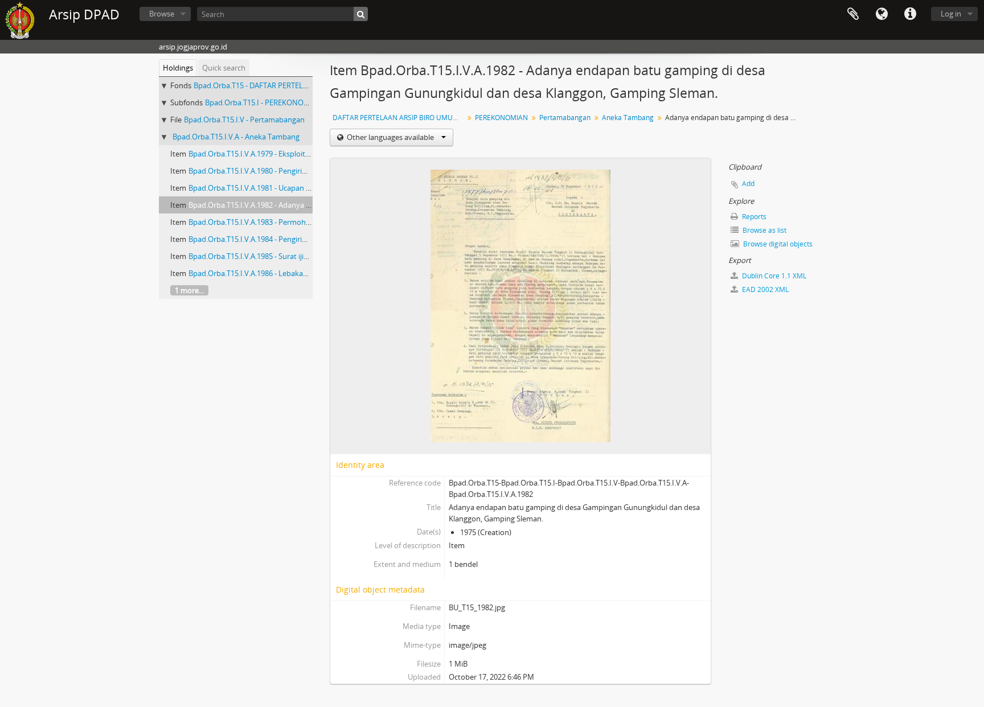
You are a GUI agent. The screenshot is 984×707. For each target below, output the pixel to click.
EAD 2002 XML (764, 289)
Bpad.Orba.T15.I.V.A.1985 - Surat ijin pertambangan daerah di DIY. (298, 256)
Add (748, 183)
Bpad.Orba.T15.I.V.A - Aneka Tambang (236, 136)
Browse (161, 14)
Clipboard (853, 14)
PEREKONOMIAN (501, 117)
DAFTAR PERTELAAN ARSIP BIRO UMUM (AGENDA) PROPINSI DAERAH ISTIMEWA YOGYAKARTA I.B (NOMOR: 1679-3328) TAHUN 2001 (399, 117)
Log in (951, 14)
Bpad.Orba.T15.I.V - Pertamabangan (244, 119)
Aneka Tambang (628, 117)
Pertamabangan (565, 117)
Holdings (178, 68)
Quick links (910, 14)
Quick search (223, 68)
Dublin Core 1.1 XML (773, 276)
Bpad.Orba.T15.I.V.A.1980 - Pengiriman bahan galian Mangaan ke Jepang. (310, 171)
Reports (753, 216)
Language (881, 14)
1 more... (189, 290)
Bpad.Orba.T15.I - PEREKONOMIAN (264, 102)
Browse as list (763, 230)
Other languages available (390, 137)
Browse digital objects (777, 244)
